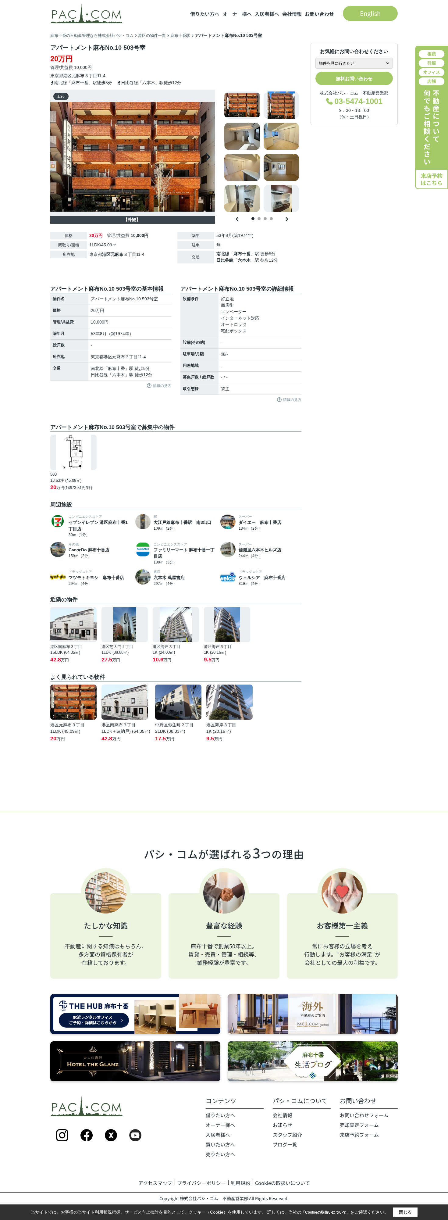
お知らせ (282, 1125)
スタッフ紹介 (287, 1134)
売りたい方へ (220, 1154)
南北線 (222, 253)
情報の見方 (162, 386)
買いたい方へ (220, 1144)
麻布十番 (242, 253)
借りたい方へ (204, 13)
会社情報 (292, 13)
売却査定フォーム (359, 1125)
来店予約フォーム (359, 1134)
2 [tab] (259, 218)
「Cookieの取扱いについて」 (325, 1212)
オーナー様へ (237, 13)
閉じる (405, 1212)
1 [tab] (252, 218)
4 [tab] (271, 218)
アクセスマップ (155, 1182)
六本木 (244, 260)
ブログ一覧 (285, 1144)
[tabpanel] (261, 152)
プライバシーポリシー (201, 1182)
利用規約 (240, 1182)
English (370, 13)
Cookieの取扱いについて (282, 1182)
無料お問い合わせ (354, 78)
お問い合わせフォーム (364, 1115)
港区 (67, 75)
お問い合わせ (319, 13)
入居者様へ (267, 13)
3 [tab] (265, 218)
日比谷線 (224, 260)
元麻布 (78, 75)
